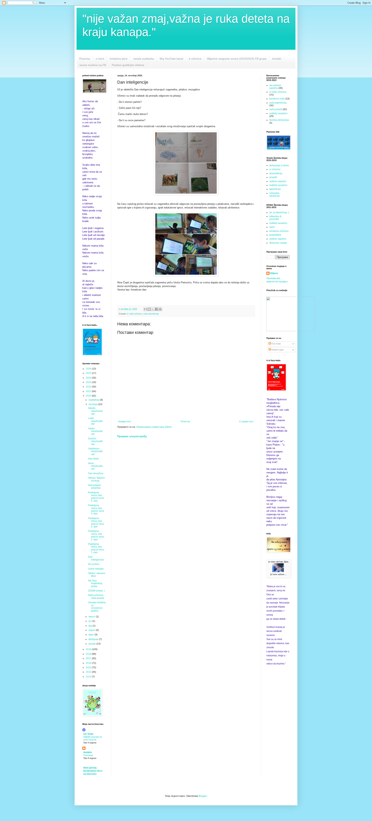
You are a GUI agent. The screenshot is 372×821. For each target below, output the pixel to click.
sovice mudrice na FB (92, 65)
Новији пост (124, 421)
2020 (89, 395)
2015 (89, 667)
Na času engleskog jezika (95, 583)
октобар (93, 404)
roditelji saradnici (278, 185)
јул (90, 621)
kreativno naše (277, 98)
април (92, 630)
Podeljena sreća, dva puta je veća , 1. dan (96, 548)
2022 (89, 386)
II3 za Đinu (93, 564)
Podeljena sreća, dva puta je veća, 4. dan (96, 509)
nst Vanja (88, 734)
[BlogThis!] (149, 309)
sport (272, 227)
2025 (89, 373)
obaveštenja (275, 173)
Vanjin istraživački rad (95, 431)
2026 (89, 368)
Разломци (88, 755)
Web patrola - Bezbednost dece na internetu (92, 770)
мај (91, 625)
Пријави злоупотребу (132, 436)
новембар (94, 400)
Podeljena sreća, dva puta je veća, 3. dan (96, 522)
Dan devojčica (95, 473)
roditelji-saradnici (278, 113)
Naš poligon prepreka (94, 486)
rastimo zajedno (277, 181)
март (92, 634)
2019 (89, 649)
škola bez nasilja (278, 243)
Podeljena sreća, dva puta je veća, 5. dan (96, 496)
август (92, 616)
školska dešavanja (279, 120)
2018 (89, 654)
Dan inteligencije (96, 558)
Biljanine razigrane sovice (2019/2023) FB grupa (236, 58)
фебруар (94, 639)
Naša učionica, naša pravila (96, 596)
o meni (100, 58)
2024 (89, 377)
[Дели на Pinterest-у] (160, 309)
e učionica (195, 58)
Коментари (277, 349)
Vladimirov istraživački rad (95, 451)
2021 (89, 391)
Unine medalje (96, 568)
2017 (89, 658)
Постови (276, 343)
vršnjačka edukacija (274, 194)
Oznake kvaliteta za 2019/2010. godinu (97, 606)
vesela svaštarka (143, 58)
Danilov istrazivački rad (95, 441)
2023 (89, 382)
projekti (273, 177)
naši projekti (275, 109)
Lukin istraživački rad (95, 421)
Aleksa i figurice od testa (96, 479)
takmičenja (275, 189)
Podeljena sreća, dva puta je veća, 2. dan (96, 535)
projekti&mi (275, 235)
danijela (87, 752)
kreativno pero (118, 58)
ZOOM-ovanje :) (96, 590)
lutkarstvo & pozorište (275, 217)
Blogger (203, 796)
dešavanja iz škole (279, 165)
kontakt (276, 58)
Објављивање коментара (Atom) (154, 427)
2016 (89, 663)
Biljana (274, 273)
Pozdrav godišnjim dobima (128, 65)
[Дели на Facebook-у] (156, 309)
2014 (89, 672)
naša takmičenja (151, 314)
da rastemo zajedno (275, 86)
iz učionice (275, 169)
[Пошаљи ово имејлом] (145, 309)
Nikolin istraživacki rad (95, 411)
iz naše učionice (134, 314)
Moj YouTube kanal (171, 58)
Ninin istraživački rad (95, 466)
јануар (92, 643)
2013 (89, 676)
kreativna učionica (278, 231)
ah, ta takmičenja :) (279, 212)
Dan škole (93, 458)
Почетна (84, 58)
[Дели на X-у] (153, 309)
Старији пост (246, 421)
